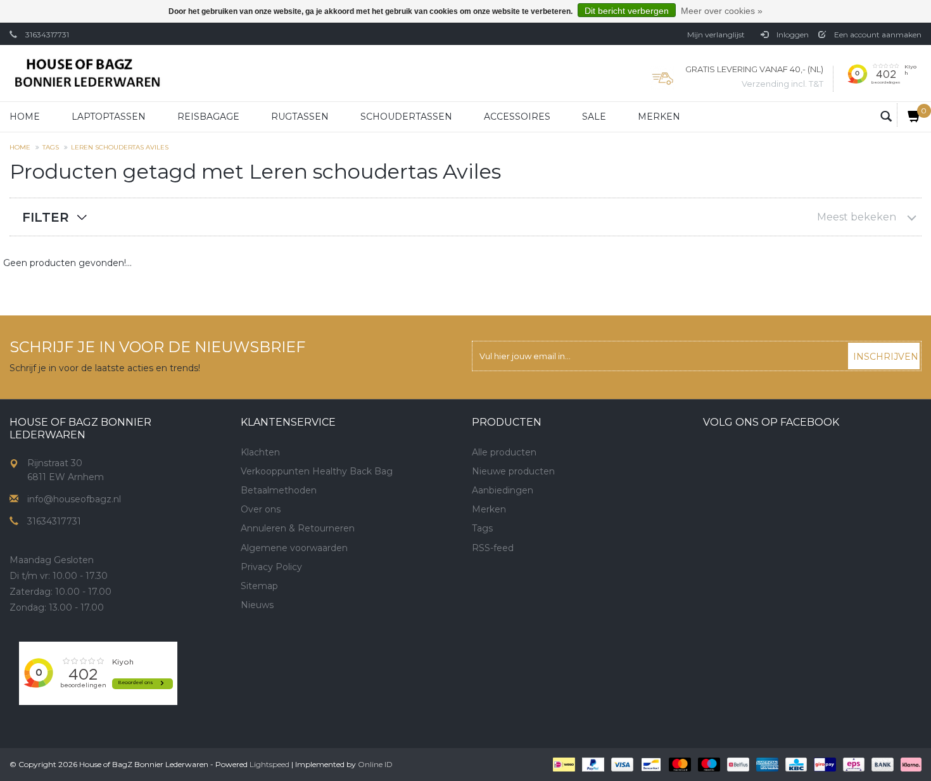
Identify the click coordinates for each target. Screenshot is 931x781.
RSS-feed (493, 548)
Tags (50, 147)
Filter (45, 217)
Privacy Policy (271, 567)
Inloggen (792, 34)
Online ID (375, 764)
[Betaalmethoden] (562, 763)
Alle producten (504, 452)
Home (25, 116)
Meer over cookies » (722, 11)
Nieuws (257, 605)
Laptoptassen (109, 116)
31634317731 (47, 34)
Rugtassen (300, 116)
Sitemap (259, 586)
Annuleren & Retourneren (298, 528)
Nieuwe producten (513, 471)
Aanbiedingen (502, 490)
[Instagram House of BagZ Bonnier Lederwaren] (273, 648)
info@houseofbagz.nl (74, 499)
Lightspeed (269, 764)
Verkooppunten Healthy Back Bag (317, 471)
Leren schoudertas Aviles (119, 147)
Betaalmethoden (279, 490)
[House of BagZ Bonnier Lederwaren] (87, 73)
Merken (659, 116)
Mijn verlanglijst (716, 34)
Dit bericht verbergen (627, 11)
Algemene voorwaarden (294, 548)
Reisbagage (208, 116)
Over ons (261, 509)
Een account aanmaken (877, 34)
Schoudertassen (406, 116)
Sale (594, 116)
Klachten (260, 452)
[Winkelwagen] (909, 115)
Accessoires (517, 116)
